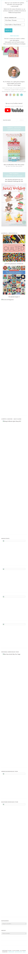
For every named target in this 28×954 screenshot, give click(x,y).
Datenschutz (16, 35)
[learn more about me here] (14, 78)
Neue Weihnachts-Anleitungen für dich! (14, 181)
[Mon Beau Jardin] (14, 541)
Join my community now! (11, 17)
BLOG (24, 951)
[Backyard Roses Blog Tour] (14, 774)
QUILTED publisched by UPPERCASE (14, 263)
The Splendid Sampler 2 (14, 296)
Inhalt (11, 35)
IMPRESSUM (11, 951)
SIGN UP (8, 30)
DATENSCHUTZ (18, 951)
